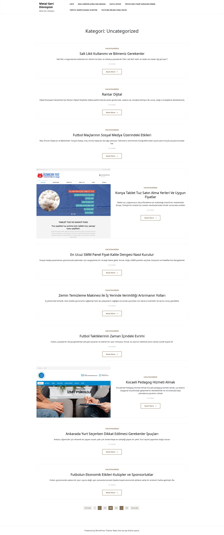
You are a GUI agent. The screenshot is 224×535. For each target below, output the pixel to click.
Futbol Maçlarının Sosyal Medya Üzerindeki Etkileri (112, 135)
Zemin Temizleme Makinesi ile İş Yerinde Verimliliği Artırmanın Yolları (112, 295)
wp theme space (132, 530)
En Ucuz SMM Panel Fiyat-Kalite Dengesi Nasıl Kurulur (112, 255)
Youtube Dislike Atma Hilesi (114, 10)
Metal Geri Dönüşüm (46, 5)
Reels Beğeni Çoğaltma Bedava (92, 4)
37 (105, 508)
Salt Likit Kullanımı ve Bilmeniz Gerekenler (112, 54)
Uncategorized (112, 48)
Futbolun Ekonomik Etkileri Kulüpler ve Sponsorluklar (112, 475)
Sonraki (134, 508)
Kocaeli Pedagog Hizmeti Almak (150, 382)
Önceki (88, 508)
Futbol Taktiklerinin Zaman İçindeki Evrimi (112, 336)
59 (127, 508)
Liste (72, 4)
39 (116, 508)
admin (113, 64)
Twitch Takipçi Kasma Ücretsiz (83, 10)
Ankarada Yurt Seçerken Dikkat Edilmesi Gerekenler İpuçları (112, 434)
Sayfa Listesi (115, 4)
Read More (111, 72)
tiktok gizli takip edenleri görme (140, 4)
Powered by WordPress (94, 530)
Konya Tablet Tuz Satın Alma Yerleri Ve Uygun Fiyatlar (150, 195)
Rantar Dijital (112, 94)
